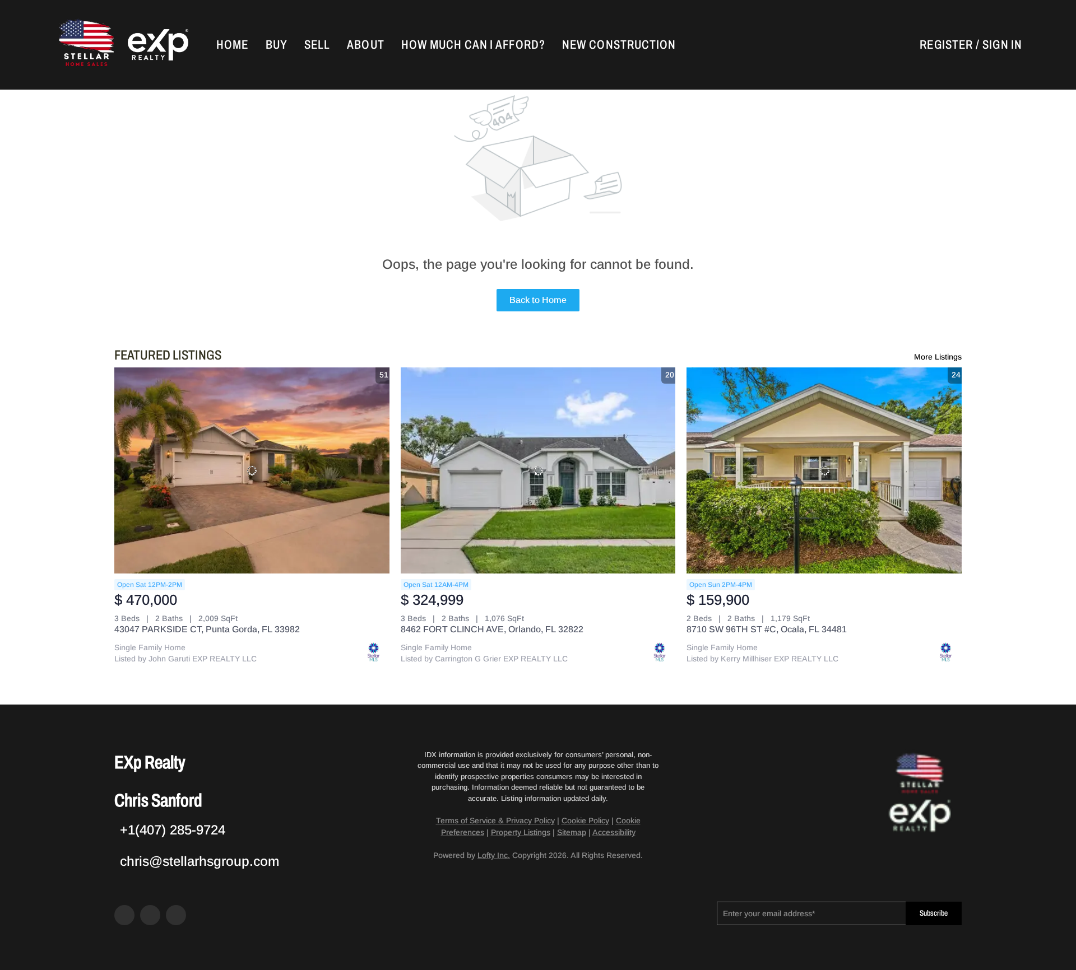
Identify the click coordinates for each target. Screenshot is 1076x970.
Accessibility (614, 832)
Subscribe (934, 913)
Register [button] (946, 45)
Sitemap (571, 832)
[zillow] (150, 915)
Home (232, 45)
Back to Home (538, 300)
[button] (85, 44)
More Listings (938, 356)
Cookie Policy (585, 820)
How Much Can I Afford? (473, 45)
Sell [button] (317, 45)
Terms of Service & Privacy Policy (495, 820)
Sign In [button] (1002, 45)
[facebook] (124, 915)
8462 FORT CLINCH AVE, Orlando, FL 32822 (492, 629)
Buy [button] (276, 45)
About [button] (365, 45)
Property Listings (520, 832)
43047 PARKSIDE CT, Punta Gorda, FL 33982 (207, 629)
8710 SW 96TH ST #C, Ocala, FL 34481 (767, 629)
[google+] (176, 915)
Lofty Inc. (493, 855)
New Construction (619, 45)
